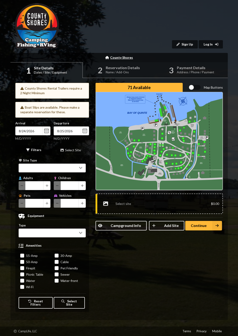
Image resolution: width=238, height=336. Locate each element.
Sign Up (187, 44)
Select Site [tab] (73, 150)
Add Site (171, 225)
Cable (64, 262)
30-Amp (66, 256)
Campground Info (126, 225)
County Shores (121, 57)
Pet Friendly (69, 268)
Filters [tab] (36, 150)
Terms (186, 331)
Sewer (65, 274)
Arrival (20, 123)
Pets (26, 195)
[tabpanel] (52, 233)
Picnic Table (34, 274)
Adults (28, 178)
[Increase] (46, 185)
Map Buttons (213, 87)
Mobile (217, 331)
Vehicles (65, 195)
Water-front (69, 281)
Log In (208, 44)
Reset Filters (36, 302)
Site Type (30, 160)
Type (22, 225)
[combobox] (52, 168)
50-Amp (32, 262)
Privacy (202, 331)
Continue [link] (199, 225)
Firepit (30, 268)
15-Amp (32, 256)
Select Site (71, 302)
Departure (61, 123)
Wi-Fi (29, 287)
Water (30, 281)
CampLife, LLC (24, 331)
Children (64, 178)
